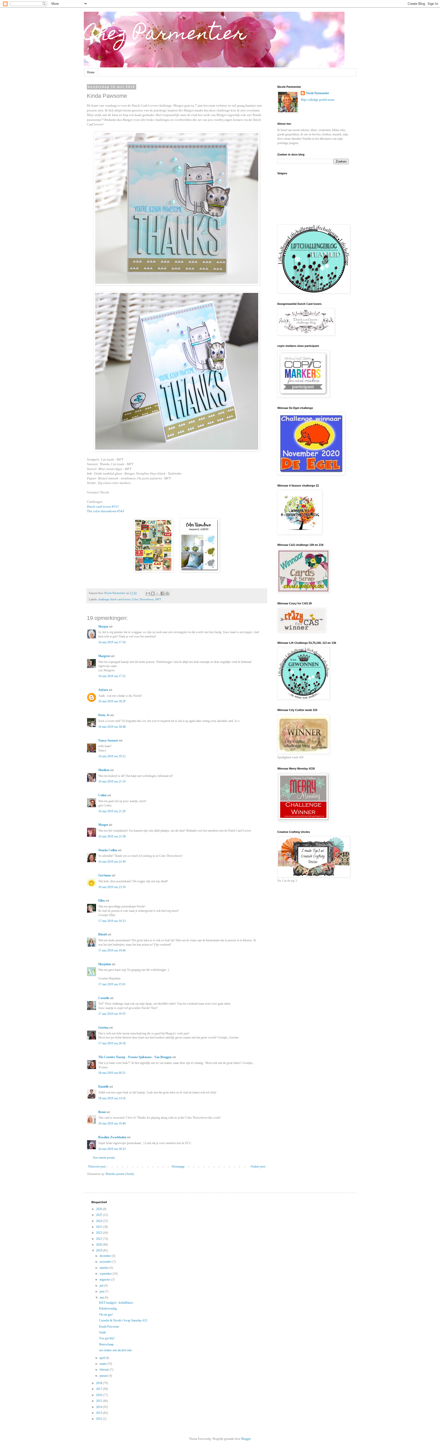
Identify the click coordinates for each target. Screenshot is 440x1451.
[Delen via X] (157, 593)
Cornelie (103, 998)
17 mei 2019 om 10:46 (112, 950)
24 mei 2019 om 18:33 (112, 1149)
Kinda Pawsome (109, 1326)
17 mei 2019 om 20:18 (112, 1043)
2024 (99, 1221)
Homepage (178, 1166)
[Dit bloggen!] (152, 593)
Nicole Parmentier (317, 93)
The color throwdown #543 (105, 511)
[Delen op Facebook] (162, 593)
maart (103, 1363)
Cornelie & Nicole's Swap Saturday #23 (123, 1320)
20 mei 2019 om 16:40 (112, 1123)
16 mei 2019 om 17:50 (112, 642)
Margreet (104, 656)
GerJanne (104, 875)
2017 (99, 1389)
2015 (99, 1401)
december (106, 1256)
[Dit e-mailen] (147, 593)
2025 (99, 1215)
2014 (99, 1407)
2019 (99, 1250)
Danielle (103, 1086)
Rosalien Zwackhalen (112, 1137)
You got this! (107, 1338)
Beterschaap (106, 1344)
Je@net (103, 690)
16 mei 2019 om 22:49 (112, 861)
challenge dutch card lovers (114, 599)
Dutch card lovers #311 (103, 506)
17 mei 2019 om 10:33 (112, 921)
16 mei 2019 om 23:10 (112, 887)
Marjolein (104, 964)
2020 (99, 1244)
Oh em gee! (106, 1314)
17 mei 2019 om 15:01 (112, 984)
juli (102, 1285)
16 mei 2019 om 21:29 (112, 811)
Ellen (101, 900)
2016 (99, 1395)
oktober (104, 1268)
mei (102, 1297)
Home (90, 72)
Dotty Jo (103, 715)
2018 (99, 1383)
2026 (99, 1209)
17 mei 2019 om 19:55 (112, 1014)
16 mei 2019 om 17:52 (112, 676)
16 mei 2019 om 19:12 (112, 756)
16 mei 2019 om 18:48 (112, 727)
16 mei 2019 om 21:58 (112, 836)
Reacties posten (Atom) (120, 1174)
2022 (99, 1232)
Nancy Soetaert (108, 740)
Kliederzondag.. (108, 1308)
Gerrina (103, 1027)
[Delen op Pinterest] (167, 593)
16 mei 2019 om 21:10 (112, 781)
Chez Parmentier (165, 35)
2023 (99, 1227)
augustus (105, 1279)
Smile (102, 1332)
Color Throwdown (143, 599)
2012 (99, 1418)
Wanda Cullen (107, 850)
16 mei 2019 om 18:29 (112, 701)
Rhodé (102, 934)
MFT (158, 599)
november (106, 1261)
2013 (99, 1413)
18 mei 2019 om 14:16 (112, 1098)
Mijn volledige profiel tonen (317, 100)
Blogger (246, 1439)
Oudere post (258, 1166)
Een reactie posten (104, 1157)
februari (105, 1369)
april (103, 1358)
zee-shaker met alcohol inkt (115, 1350)
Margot (103, 825)
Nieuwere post (97, 1166)
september (106, 1273)
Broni (102, 1112)
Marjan (103, 626)
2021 (99, 1239)
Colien (102, 795)
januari (104, 1375)
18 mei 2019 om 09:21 (112, 1073)
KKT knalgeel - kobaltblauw (116, 1302)
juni (102, 1291)
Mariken (103, 770)
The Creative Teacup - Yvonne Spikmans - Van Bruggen (135, 1057)
